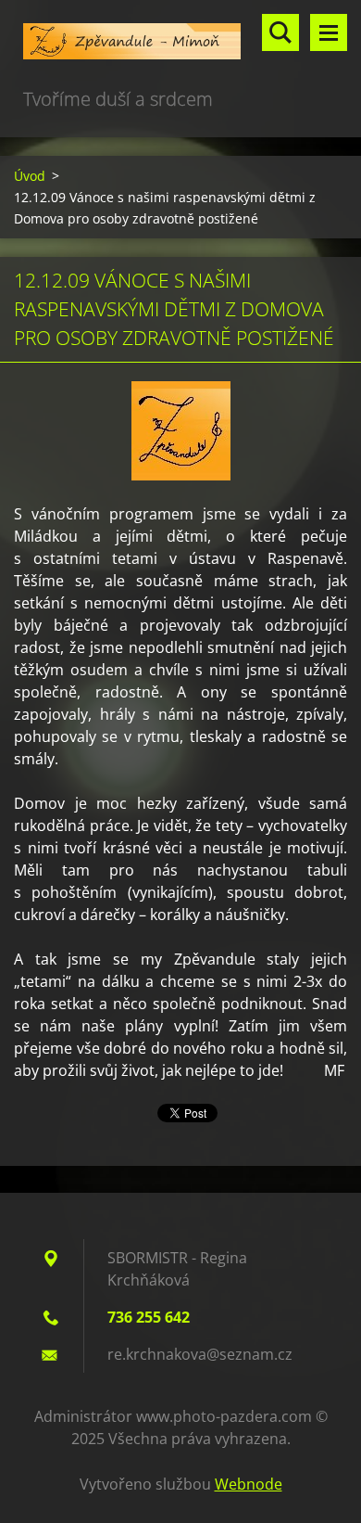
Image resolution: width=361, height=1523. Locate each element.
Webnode (248, 1484)
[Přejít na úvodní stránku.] (180, 42)
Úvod (29, 176)
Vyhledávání (280, 32)
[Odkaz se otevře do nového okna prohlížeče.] (180, 430)
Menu (328, 32)
